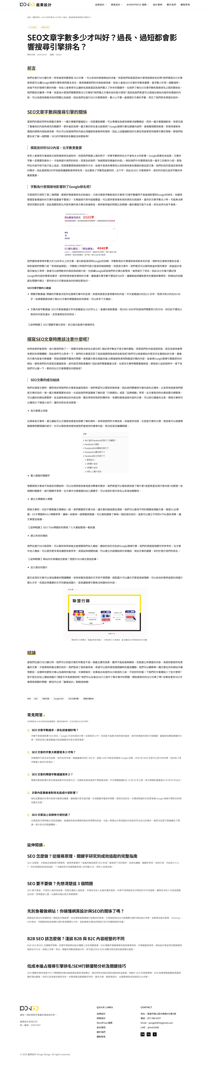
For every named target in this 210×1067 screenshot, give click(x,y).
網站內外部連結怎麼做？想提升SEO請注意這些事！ (71, 559)
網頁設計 (115, 4)
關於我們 (171, 4)
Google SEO (59, 698)
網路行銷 (45, 27)
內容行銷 (45, 698)
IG (149, 1034)
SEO (44, 662)
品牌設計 (100, 4)
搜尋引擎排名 (88, 698)
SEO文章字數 (73, 698)
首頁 (29, 17)
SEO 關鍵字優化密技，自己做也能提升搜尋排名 (69, 324)
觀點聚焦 (185, 4)
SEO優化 (33, 27)
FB (142, 1034)
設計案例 (157, 4)
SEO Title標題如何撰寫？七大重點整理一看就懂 (69, 527)
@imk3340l (153, 1027)
